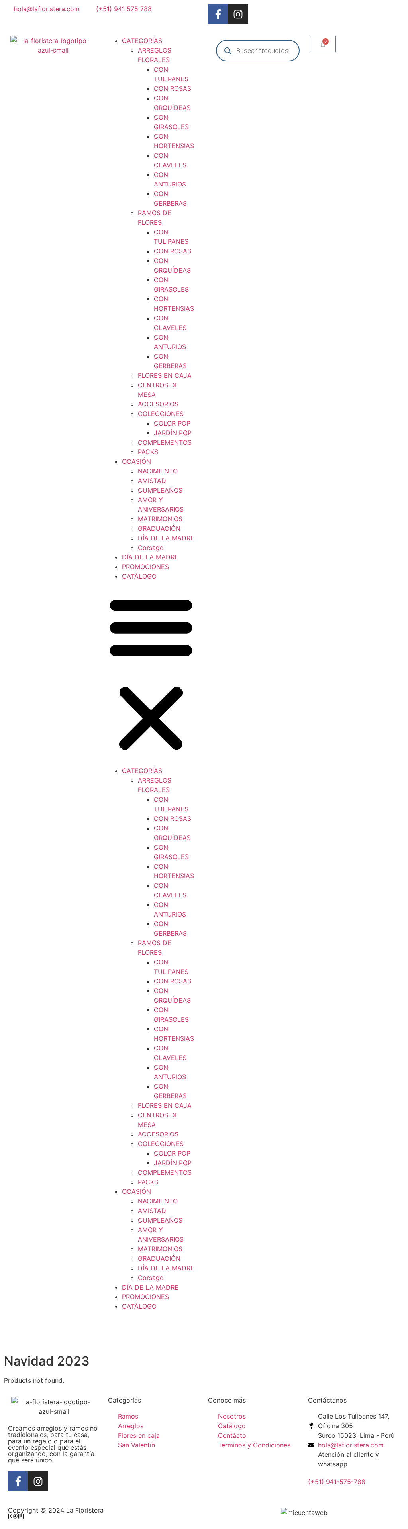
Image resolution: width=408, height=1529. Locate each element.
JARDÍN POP (173, 433)
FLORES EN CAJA (165, 375)
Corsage (150, 548)
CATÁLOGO (139, 576)
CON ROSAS (172, 88)
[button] (151, 673)
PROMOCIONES (145, 567)
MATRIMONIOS (160, 519)
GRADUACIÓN (159, 528)
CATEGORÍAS (142, 41)
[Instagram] (238, 14)
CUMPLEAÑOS (160, 490)
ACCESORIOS (158, 404)
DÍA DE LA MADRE (166, 538)
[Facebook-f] (218, 14)
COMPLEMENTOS (165, 442)
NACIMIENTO (158, 471)
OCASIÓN (136, 461)
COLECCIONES (161, 414)
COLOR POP (172, 423)
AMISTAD (152, 481)
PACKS (148, 452)
